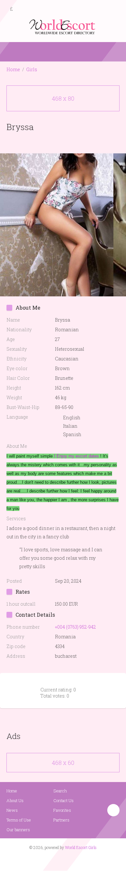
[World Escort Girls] (63, 26)
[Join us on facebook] (60, 860)
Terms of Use (18, 820)
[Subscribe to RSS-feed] (49, 860)
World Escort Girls (81, 847)
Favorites (62, 810)
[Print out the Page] (57, 142)
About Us (15, 800)
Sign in (115, 9)
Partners (61, 820)
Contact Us (63, 800)
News (12, 810)
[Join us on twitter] (74, 860)
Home (13, 69)
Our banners (18, 829)
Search (60, 791)
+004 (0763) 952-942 (75, 627)
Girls (31, 69)
